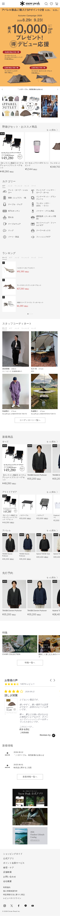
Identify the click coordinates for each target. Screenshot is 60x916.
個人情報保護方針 (10, 891)
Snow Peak (30, 3)
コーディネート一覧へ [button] (30, 420)
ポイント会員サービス (14, 863)
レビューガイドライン (12, 898)
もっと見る (51, 130)
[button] (51, 680)
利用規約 (6, 887)
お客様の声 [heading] (11, 680)
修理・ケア (8, 867)
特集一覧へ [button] (30, 662)
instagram (4, 905)
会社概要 (7, 881)
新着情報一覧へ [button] (30, 777)
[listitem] (26, 711)
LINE (25, 905)
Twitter (11, 905)
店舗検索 (7, 872)
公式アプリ (8, 858)
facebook (18, 905)
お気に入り (51, 3)
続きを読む (25, 729)
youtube (32, 905)
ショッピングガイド (12, 854)
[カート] (56, 3)
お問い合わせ (9, 876)
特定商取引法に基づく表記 (14, 895)
